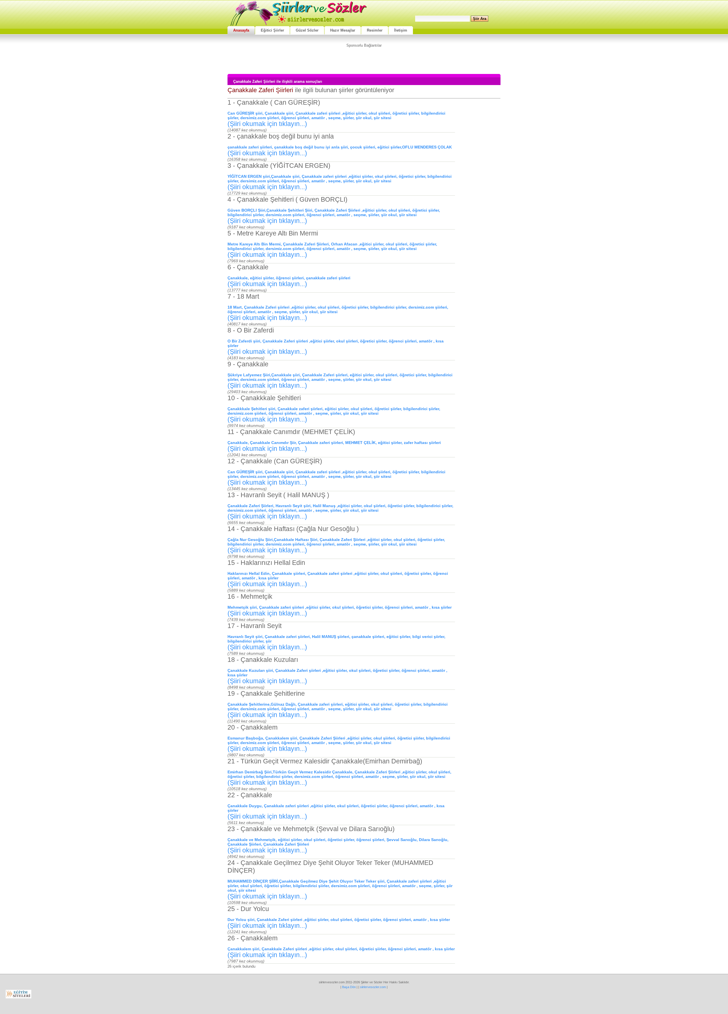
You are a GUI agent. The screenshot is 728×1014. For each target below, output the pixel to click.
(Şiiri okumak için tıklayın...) (267, 123)
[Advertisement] (364, 60)
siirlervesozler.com (373, 987)
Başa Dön (349, 987)
